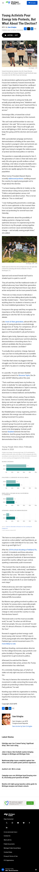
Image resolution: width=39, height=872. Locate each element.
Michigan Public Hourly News (12, 848)
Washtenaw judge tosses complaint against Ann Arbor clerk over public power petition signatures (19, 761)
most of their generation (14, 322)
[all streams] (36, 869)
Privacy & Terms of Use (11, 856)
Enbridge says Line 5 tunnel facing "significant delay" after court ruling (18, 744)
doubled (11, 432)
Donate (33, 3)
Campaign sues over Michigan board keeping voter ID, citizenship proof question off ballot (19, 776)
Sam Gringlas (12, 27)
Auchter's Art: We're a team (11, 769)
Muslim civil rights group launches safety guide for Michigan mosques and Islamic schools (19, 785)
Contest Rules (8, 852)
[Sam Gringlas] (6, 719)
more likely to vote (9, 644)
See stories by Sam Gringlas (22, 726)
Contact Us (7, 836)
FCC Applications (9, 860)
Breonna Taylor (24, 375)
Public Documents (9, 844)
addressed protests (15, 179)
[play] (3, 870)
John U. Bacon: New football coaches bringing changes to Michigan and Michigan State (17, 753)
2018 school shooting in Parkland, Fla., (23, 550)
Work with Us (7, 840)
